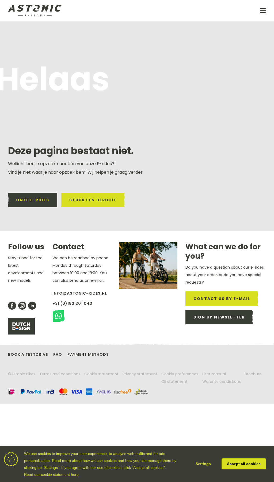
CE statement (174, 381)
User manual (214, 374)
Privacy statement (140, 374)
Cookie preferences (179, 374)
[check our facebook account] (12, 306)
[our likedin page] (32, 306)
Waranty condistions (221, 381)
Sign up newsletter (219, 317)
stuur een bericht (93, 200)
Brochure (253, 374)
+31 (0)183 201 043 (72, 303)
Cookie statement (101, 374)
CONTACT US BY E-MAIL (221, 298)
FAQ (57, 354)
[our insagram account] (22, 306)
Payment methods (88, 354)
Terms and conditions (59, 374)
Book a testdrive (28, 354)
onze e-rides (32, 200)
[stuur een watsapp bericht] (58, 316)
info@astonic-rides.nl (79, 293)
